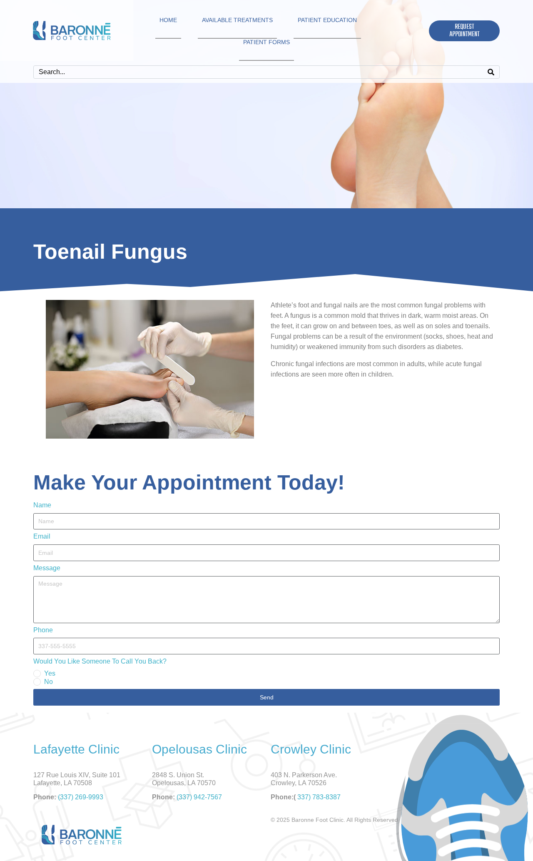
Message (46, 568)
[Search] (491, 72)
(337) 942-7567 (199, 797)
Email (41, 536)
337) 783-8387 (319, 797)
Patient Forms (266, 42)
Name (42, 505)
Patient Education (327, 20)
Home (168, 20)
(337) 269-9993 (80, 797)
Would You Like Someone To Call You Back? (100, 661)
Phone (43, 630)
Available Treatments (237, 20)
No (48, 681)
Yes (49, 673)
